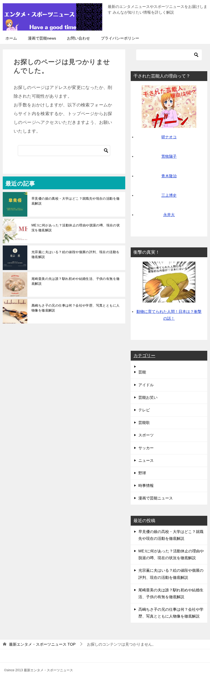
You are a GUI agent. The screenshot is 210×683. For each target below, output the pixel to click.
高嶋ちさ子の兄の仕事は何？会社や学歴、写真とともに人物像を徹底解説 (75, 308)
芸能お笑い (148, 397)
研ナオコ (169, 137)
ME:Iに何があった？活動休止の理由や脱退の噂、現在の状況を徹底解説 (75, 227)
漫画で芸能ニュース (155, 498)
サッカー (146, 448)
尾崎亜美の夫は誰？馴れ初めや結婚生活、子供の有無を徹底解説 (75, 281)
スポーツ (146, 435)
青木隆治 (169, 176)
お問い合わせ (78, 38)
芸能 (142, 372)
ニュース (146, 460)
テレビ (144, 410)
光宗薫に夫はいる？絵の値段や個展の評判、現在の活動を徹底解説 (75, 254)
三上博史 (169, 195)
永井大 (169, 214)
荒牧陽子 (169, 156)
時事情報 (146, 485)
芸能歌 (144, 422)
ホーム (11, 38)
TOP (42, 644)
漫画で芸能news (42, 38)
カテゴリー (144, 355)
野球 (142, 473)
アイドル (146, 385)
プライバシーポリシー (120, 38)
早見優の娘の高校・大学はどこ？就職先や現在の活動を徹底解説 (75, 201)
